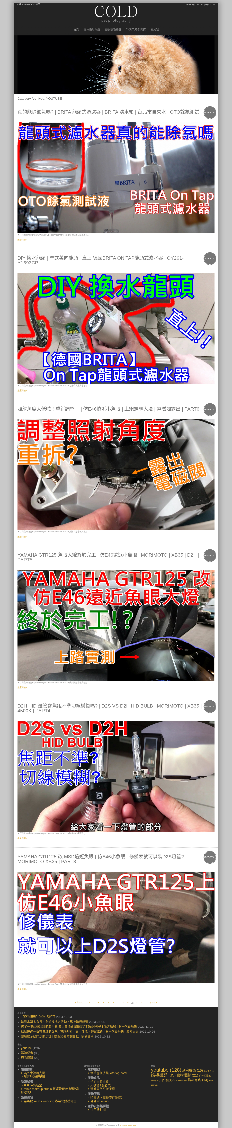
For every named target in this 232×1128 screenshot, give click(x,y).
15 (107, 1002)
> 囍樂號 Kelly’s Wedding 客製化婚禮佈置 (48, 1101)
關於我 (155, 29)
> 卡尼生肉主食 (98, 1081)
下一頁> (153, 1002)
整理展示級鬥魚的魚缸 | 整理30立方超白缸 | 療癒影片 (57, 1036)
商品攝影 (209, 1071)
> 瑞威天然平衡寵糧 (101, 1089)
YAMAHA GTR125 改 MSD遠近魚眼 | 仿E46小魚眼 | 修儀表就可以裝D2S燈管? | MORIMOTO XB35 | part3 (101, 859)
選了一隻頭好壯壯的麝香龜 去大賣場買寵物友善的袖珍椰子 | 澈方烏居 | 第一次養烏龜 (79, 1026)
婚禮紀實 (27, 1053)
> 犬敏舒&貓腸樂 (99, 1085)
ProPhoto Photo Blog (128, 1125)
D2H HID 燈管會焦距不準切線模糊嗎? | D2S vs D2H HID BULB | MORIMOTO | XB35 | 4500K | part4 (109, 708)
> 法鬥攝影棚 (97, 1110)
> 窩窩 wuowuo (98, 1101)
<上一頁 (79, 1002)
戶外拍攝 (205, 1076)
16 (112, 1002)
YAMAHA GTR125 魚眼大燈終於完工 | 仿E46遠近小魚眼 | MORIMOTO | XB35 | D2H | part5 (108, 557)
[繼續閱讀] (116, 177)
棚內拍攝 (156, 1080)
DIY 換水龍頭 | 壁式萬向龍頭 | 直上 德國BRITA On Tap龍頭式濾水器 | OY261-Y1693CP (100, 260)
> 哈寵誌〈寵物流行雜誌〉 (106, 1097)
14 (103, 1002)
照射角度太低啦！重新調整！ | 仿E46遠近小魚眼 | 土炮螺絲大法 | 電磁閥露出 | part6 (108, 409)
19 (127, 1002)
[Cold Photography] (116, 25)
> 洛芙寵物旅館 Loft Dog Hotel (107, 1073)
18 (122, 1002)
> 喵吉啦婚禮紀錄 (33, 1076)
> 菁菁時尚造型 (31, 1085)
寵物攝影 (27, 1058)
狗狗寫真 (168, 1080)
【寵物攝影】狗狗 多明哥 (38, 1017)
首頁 (76, 29)
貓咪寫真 (198, 1080)
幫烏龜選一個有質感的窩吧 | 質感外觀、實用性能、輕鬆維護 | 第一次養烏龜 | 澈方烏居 (80, 1031)
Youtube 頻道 (136, 29)
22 (142, 1002)
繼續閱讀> (22, 240)
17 (117, 1002)
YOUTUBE (26, 1048)
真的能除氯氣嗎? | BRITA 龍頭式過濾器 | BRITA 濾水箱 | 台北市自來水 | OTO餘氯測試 (108, 112)
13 (98, 1002)
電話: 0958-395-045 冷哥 (28, 4)
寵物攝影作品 (92, 29)
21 (137, 1002)
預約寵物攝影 (113, 29)
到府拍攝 (192, 1070)
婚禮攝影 (163, 1075)
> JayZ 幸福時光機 (33, 1073)
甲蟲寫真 (181, 1080)
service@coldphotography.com (200, 4)
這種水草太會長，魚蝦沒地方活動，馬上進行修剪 (54, 1022)
